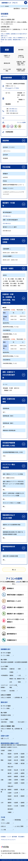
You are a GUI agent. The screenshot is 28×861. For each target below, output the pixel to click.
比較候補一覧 (18, 697)
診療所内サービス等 (21, 56)
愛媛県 (22, 796)
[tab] (7, 49)
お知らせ (3, 826)
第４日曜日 (21, 283)
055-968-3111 (13, 109)
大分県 (16, 806)
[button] (14, 140)
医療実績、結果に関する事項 (20, 70)
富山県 (16, 770)
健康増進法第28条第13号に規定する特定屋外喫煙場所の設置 (13, 533)
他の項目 (11, 691)
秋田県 (9, 757)
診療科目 (11, 669)
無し (4, 489)
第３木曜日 (20, 281)
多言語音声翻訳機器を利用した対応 (13, 452)
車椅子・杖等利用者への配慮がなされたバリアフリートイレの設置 (13, 494)
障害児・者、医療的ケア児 (16, 679)
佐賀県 (16, 802)
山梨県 (16, 773)
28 (3, 427)
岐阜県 (9, 776)
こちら (18, 582)
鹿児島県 (10, 809)
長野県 (22, 773)
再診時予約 (6, 323)
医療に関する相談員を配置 (10, 556)
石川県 (22, 770)
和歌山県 (10, 786)
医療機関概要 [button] (7, 77)
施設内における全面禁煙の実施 (11, 525)
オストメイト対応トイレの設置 (11, 503)
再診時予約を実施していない (11, 327)
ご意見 (3, 820)
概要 (7, 49)
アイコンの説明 (21, 122)
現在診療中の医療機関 (7, 662)
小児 (19, 675)
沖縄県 (9, 812)
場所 (19, 669)
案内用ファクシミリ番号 (10, 227)
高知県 (9, 799)
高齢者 (11, 675)
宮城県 (22, 754)
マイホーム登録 (5, 823)
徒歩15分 (16, 388)
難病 (19, 682)
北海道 (9, 750)
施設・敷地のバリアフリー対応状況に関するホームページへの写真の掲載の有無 (13, 484)
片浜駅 (11, 388)
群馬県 (22, 760)
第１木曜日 (11, 279)
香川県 (16, 796)
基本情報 (20, 50)
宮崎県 (22, 806)
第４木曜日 (13, 283)
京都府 (22, 780)
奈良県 (22, 783)
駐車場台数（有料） (8, 416)
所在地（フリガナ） (8, 188)
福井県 (9, 773)
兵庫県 (16, 783)
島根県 (16, 789)
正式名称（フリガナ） (9, 147)
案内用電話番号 (7, 212)
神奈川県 (10, 767)
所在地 (5, 181)
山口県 (16, 793)
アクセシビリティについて (8, 839)
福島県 (22, 757)
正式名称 (5, 155)
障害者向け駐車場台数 (9, 430)
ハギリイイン (6, 151)
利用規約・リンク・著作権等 (9, 837)
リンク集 (3, 830)
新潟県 (9, 770)
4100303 (5, 177)
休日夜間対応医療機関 (21, 662)
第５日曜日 (13, 286)
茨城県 (9, 760)
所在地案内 (21, 837)
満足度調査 (18, 820)
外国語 (11, 672)
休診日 (5, 275)
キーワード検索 (5, 655)
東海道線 (5, 388)
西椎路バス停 (7, 390)
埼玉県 (9, 763)
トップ (2, 6)
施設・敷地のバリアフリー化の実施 (13, 474)
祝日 (19, 286)
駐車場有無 (6, 408)
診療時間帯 (6, 249)
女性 (10, 682)
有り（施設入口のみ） (9, 478)
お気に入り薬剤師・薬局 (7, 730)
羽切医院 (5, 158)
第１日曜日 (18, 279)
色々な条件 (21, 722)
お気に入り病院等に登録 (7, 19)
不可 (4, 456)
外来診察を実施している (10, 334)
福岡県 (9, 802)
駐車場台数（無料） (8, 423)
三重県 (9, 780)
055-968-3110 (7, 231)
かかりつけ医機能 (7, 70)
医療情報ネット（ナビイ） (10, 3)
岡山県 (22, 789)
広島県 (9, 793)
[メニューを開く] (25, 2)
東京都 (22, 763)
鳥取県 (9, 789)
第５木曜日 (6, 286)
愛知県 (22, 776)
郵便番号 (5, 174)
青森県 (9, 754)
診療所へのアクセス (7, 56)
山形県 (16, 757)
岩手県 (16, 754)
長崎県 (22, 802)
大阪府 (9, 783)
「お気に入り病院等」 (21, 22)
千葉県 (16, 763)
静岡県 (16, 776)
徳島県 (9, 796)
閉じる (14, 570)
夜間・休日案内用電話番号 (10, 220)
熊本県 (9, 806)
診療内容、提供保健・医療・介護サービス (21, 63)
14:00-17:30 (14, 252)
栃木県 (16, 760)
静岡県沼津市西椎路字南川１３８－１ (13, 185)
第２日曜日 (12, 281)
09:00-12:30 (6, 252)
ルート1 (5, 384)
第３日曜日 (6, 283)
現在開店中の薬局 (6, 715)
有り (4, 412)
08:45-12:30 (6, 260)
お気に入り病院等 (6, 697)
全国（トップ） (5, 738)
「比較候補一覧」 (16, 29)
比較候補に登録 (5, 27)
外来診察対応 (6, 330)
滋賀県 (16, 780)
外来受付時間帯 (7, 256)
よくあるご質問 (19, 826)
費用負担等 (7, 63)
